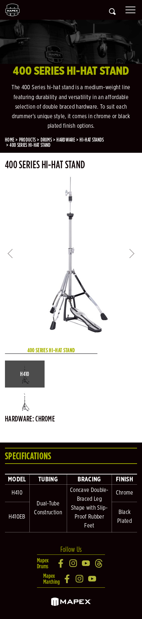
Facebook (61, 563)
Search (112, 11)
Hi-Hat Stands (92, 140)
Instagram (73, 563)
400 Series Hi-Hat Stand (30, 145)
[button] (25, 374)
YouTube (86, 563)
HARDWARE (65, 140)
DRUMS (46, 140)
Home (9, 140)
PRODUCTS (27, 140)
